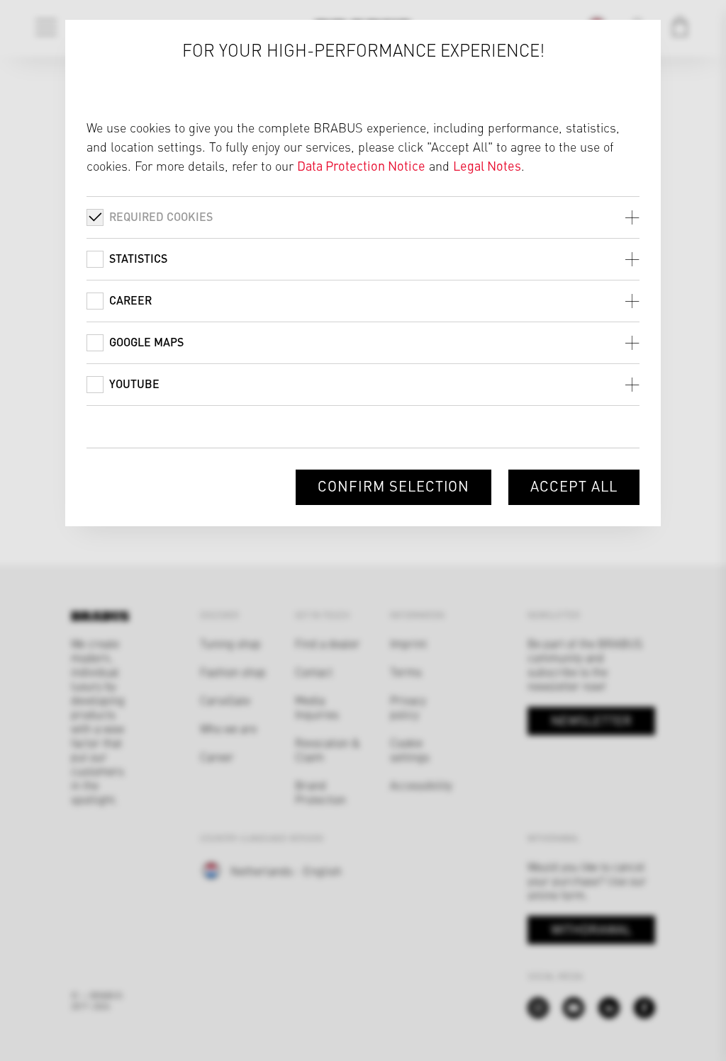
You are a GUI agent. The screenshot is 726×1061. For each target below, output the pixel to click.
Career (130, 300)
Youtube (134, 383)
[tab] (363, 217)
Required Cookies (161, 216)
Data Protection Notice (361, 165)
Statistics (138, 258)
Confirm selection (393, 485)
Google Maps (146, 342)
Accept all (574, 485)
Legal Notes (487, 165)
